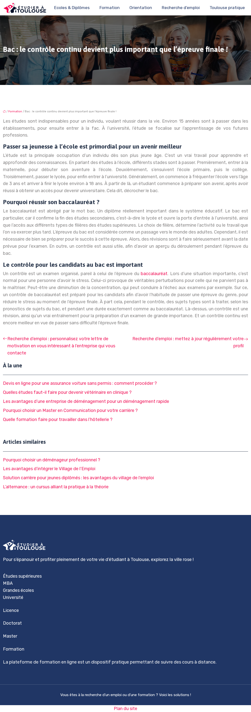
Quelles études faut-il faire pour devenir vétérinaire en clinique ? (67, 392)
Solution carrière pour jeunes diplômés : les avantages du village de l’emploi (78, 477)
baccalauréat (154, 273)
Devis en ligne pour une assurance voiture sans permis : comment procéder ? (80, 383)
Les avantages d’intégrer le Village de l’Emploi (49, 468)
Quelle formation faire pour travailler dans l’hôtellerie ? (58, 419)
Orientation (140, 7)
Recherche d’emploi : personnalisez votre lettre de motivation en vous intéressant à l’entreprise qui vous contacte (61, 346)
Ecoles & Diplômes (72, 7)
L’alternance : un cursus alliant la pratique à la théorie (56, 487)
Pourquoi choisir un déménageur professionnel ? (51, 460)
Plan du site (125, 708)
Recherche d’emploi (181, 7)
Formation (110, 7)
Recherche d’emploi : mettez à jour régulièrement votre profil (188, 342)
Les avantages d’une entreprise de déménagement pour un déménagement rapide (86, 401)
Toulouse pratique (227, 7)
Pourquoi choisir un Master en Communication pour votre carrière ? (70, 410)
